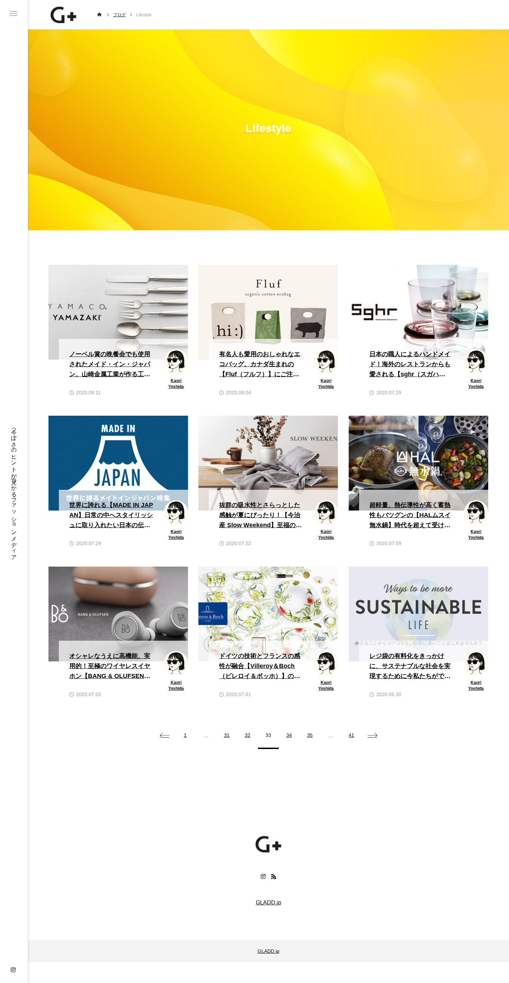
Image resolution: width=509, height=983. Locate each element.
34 (289, 735)
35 (310, 735)
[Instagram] (13, 970)
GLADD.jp (268, 902)
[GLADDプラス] (63, 14)
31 (227, 735)
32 (247, 735)
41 (351, 735)
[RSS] (273, 876)
